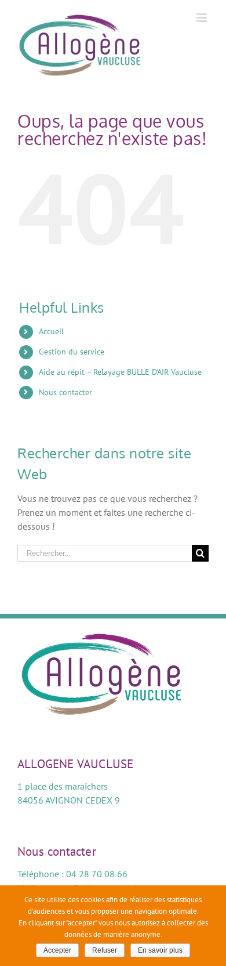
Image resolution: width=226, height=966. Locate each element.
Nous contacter (65, 392)
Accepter (57, 950)
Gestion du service (71, 351)
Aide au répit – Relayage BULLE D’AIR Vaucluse (120, 372)
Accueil (51, 331)
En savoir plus (160, 950)
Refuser (104, 950)
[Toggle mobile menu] (202, 18)
